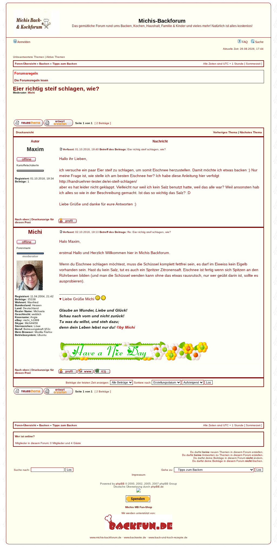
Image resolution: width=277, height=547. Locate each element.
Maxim (35, 149)
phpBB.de (157, 486)
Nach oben (22, 219)
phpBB (120, 483)
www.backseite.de (135, 537)
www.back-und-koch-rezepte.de (168, 537)
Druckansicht (25, 132)
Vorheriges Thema (225, 132)
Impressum (138, 474)
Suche (258, 42)
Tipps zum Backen (64, 63)
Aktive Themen (55, 56)
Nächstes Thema (251, 132)
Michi (31, 92)
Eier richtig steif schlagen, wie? (56, 88)
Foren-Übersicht (25, 63)
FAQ (244, 42)
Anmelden (23, 42)
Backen (44, 63)
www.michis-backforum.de (105, 537)
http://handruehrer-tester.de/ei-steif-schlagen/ (98, 181)
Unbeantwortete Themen (28, 56)
